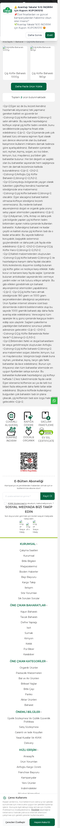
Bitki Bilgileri (29, 561)
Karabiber (28, 654)
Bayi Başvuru (28, 577)
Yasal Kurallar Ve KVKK (29, 737)
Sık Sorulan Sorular (29, 598)
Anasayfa (29, 756)
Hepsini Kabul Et (42, 822)
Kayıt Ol (47, 496)
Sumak (29, 633)
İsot (29, 627)
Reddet (35, 810)
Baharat (20, 41)
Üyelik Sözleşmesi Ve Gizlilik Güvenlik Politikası (28, 720)
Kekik (29, 643)
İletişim (29, 587)
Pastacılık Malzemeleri (29, 673)
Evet (50, 35)
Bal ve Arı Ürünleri (28, 678)
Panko (28, 694)
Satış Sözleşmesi (28, 727)
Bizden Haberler (28, 571)
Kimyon (28, 638)
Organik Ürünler (29, 667)
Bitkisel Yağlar (29, 683)
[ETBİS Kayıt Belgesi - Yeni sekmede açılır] (28, 462)
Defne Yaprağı (29, 622)
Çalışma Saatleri (29, 550)
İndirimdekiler (29, 788)
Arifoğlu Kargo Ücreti (29, 767)
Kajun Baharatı (28, 611)
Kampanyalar (28, 777)
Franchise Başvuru (28, 772)
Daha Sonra (35, 35)
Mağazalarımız (28, 566)
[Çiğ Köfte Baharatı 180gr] (42, 58)
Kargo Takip (29, 582)
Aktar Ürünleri (29, 699)
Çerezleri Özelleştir (15, 822)
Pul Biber (29, 649)
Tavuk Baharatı (28, 617)
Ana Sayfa (7, 41)
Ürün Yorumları (28, 761)
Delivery (29, 743)
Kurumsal (28, 555)
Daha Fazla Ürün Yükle (28, 86)
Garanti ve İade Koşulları (28, 732)
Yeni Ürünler (29, 783)
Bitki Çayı (29, 689)
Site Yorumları (29, 593)
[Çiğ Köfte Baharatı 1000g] (15, 58)
